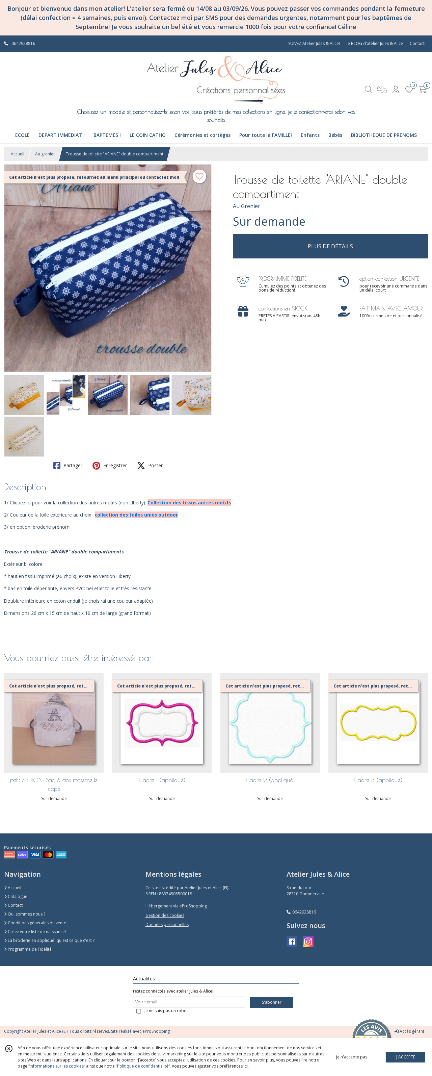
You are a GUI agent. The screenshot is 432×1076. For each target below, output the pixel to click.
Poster (155, 465)
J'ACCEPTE (405, 1057)
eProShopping (156, 1031)
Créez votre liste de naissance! (36, 931)
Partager (72, 465)
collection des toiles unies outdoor (136, 514)
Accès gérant (411, 1031)
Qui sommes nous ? (26, 914)
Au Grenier (246, 206)
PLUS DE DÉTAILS (330, 246)
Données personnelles (167, 924)
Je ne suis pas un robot (166, 1011)
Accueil (17, 154)
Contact (417, 43)
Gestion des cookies (164, 915)
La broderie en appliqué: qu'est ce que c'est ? (50, 940)
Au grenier (45, 154)
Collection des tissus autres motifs (189, 502)
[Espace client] (395, 89)
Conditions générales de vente (36, 923)
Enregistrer (114, 465)
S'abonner (271, 1002)
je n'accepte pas (351, 1057)
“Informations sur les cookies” (56, 1066)
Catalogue (17, 896)
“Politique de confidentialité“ (143, 1066)
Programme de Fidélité (29, 949)
